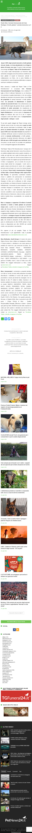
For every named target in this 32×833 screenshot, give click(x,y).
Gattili (3, 659)
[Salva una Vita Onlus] (16, 708)
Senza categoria (6, 671)
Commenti (15, 771)
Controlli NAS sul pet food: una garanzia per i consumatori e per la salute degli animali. (14, 436)
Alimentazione (5, 638)
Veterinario (5, 679)
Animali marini (5, 641)
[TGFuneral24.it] (16, 691)
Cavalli (4, 648)
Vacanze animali (6, 678)
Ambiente (4, 640)
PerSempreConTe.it (16, 832)
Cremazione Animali (7, 652)
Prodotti (4, 668)
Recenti (9, 771)
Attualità (4, 645)
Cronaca (4, 654)
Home (2, 15)
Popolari (4, 771)
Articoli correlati (15, 351)
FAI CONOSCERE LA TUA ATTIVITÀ (16, 621)
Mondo (4, 663)
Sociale (4, 673)
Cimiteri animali (6, 649)
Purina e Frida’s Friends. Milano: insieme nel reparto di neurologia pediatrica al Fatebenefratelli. (14, 407)
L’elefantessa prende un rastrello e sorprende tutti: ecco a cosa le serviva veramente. (15, 491)
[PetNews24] (16, 2)
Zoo (3, 682)
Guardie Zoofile (6, 660)
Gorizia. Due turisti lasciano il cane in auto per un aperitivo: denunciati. (16, 330)
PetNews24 (4, 30)
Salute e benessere (6, 670)
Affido (3, 637)
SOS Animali (5, 674)
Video (3, 681)
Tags (20, 771)
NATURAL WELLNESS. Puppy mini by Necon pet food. (15, 378)
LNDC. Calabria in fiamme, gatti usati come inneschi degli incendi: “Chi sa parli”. (14, 547)
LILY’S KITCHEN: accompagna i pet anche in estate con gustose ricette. (14, 575)
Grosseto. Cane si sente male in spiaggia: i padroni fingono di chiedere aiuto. (14, 519)
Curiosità (4, 656)
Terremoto (5, 676)
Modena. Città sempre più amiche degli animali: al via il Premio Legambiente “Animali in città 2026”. (15, 604)
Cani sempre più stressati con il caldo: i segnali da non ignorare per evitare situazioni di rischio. (15, 464)
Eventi (18, 20)
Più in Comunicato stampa (15, 353)
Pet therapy (5, 667)
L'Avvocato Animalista (7, 662)
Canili (3, 646)
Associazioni (5, 643)
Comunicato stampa (9, 15)
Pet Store (4, 665)
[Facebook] (14, 629)
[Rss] (17, 629)
